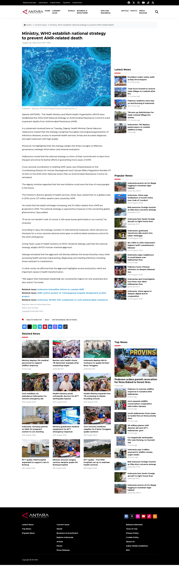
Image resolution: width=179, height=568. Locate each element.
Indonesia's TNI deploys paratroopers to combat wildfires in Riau (139, 127)
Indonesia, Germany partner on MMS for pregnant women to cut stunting (35, 429)
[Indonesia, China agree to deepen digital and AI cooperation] (120, 295)
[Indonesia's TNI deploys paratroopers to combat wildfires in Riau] (120, 128)
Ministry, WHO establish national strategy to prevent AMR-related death (82, 25)
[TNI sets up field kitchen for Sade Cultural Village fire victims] (120, 116)
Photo (134, 11)
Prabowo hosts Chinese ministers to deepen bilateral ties (141, 269)
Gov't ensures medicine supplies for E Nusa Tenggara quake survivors (97, 429)
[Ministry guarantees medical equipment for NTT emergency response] (66, 415)
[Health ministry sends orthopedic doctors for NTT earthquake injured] (66, 382)
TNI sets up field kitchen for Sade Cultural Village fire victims (141, 115)
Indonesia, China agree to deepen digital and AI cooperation (140, 293)
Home (47, 11)
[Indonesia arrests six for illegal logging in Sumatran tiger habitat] (120, 186)
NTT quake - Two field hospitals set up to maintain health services (97, 462)
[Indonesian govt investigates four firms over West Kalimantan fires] (120, 282)
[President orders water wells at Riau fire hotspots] (120, 80)
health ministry (34, 320)
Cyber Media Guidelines (137, 546)
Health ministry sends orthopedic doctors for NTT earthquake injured (66, 396)
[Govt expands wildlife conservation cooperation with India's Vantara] (120, 405)
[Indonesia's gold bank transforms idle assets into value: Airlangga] (120, 234)
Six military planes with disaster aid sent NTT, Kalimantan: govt (138, 428)
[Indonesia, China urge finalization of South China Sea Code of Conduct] (120, 199)
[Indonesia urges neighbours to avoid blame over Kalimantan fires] (120, 258)
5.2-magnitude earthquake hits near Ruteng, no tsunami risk (141, 440)
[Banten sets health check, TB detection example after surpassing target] (66, 349)
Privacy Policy (132, 533)
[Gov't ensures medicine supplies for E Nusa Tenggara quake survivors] (97, 415)
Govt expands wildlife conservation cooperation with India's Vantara (140, 403)
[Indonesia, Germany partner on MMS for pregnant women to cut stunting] (35, 415)
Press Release (143, 12)
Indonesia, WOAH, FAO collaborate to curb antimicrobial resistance (72, 300)
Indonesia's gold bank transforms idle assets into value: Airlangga (140, 233)
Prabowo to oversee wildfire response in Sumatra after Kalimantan (141, 391)
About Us (130, 542)
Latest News (43, 3)
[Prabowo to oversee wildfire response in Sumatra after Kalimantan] (120, 393)
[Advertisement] (135, 48)
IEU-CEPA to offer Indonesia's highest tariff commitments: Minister (141, 245)
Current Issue (56, 12)
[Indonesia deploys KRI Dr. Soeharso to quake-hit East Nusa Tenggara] (97, 349)
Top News (66, 3)
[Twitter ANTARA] (133, 2)
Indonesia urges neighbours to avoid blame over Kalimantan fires (141, 257)
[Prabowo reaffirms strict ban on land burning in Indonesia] (120, 104)
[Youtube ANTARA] (143, 2)
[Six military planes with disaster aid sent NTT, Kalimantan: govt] (120, 429)
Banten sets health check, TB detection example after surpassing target (66, 363)
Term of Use (131, 529)
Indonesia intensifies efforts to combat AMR (60, 289)
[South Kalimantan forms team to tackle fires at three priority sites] (120, 417)
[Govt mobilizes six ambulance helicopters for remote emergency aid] (35, 382)
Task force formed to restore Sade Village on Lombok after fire (141, 91)
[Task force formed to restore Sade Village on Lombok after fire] (120, 92)
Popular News (55, 3)
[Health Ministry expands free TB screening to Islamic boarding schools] (97, 382)
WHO (47, 320)
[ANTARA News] (33, 12)
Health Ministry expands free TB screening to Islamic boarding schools (97, 396)
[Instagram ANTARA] (138, 2)
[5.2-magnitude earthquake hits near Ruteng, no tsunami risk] (120, 441)
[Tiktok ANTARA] (148, 2)
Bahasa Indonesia (29, 3)
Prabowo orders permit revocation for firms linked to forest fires (135, 381)
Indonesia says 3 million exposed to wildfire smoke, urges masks (140, 452)
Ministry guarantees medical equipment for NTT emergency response (66, 429)
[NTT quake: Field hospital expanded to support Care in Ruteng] (35, 448)
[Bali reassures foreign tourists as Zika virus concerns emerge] (120, 211)
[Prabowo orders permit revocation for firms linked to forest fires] (135, 362)
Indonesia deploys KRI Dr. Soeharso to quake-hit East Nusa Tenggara (96, 363)
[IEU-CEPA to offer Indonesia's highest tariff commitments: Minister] (120, 246)
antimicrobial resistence (64, 320)
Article (125, 11)
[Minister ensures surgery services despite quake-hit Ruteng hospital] (66, 448)
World (71, 11)
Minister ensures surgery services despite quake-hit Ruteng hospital (65, 462)
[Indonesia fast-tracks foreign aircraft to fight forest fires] (120, 222)
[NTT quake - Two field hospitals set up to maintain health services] (97, 448)
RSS (128, 550)
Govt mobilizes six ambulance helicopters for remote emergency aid (34, 396)
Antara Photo (77, 3)
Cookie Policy (132, 537)
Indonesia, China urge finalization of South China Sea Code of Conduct (140, 197)
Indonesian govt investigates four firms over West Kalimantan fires (141, 281)
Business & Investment (82, 12)
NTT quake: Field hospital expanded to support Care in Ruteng (35, 462)
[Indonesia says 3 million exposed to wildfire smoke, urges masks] (120, 453)
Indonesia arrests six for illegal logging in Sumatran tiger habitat (142, 185)
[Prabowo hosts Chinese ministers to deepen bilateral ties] (120, 270)
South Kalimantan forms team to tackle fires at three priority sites (142, 416)
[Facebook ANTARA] (129, 2)
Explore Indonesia (105, 12)
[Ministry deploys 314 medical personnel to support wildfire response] (35, 349)
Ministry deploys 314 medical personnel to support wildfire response (35, 363)
